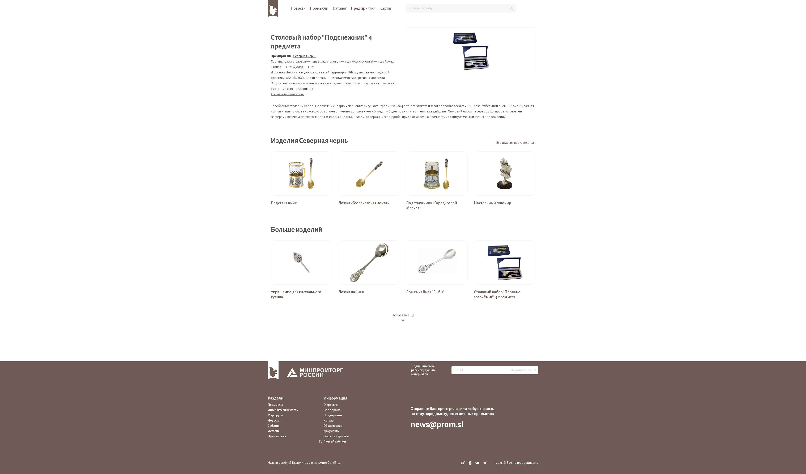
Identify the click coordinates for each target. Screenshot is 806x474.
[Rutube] (462, 463)
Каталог (340, 8)
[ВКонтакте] (477, 463)
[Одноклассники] (470, 463)
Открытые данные (336, 436)
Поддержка (331, 410)
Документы (331, 431)
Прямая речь (277, 436)
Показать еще (403, 315)
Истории (274, 431)
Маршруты (275, 415)
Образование (332, 425)
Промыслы (319, 8)
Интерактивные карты (283, 410)
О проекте (330, 404)
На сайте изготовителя (287, 94)
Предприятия (363, 8)
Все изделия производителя (515, 142)
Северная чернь (304, 56)
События (274, 425)
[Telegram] (485, 463)
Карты (385, 8)
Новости (298, 8)
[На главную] (273, 8)
